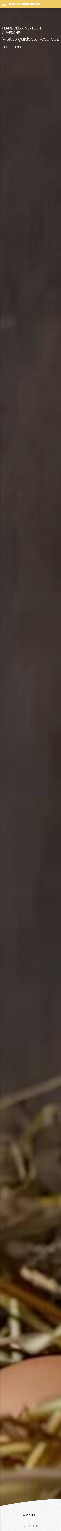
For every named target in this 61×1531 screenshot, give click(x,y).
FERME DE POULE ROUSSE (24, 4)
